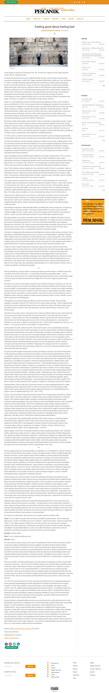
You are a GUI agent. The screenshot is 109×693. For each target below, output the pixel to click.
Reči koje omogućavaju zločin (91, 122)
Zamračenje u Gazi (88, 149)
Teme (74, 678)
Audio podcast (55, 672)
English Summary (10, 672)
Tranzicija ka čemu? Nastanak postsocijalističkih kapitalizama (92, 55)
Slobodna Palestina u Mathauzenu (93, 105)
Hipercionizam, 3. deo (89, 111)
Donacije (92, 675)
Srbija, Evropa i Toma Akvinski (91, 42)
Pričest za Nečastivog (89, 73)
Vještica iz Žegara (87, 79)
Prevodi (53, 668)
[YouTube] (79, 2)
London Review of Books (50, 30)
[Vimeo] (77, 2)
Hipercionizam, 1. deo (89, 134)
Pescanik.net (54, 663)
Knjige (92, 663)
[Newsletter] (84, 2)
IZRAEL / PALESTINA (11, 638)
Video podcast (55, 677)
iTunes (53, 674)
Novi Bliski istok (87, 99)
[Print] (54, 33)
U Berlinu (85, 178)
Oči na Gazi (85, 184)
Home (74, 663)
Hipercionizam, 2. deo (89, 117)
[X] (72, 2)
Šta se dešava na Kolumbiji (90, 172)
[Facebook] (70, 2)
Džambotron (86, 160)
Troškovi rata (86, 67)
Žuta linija (85, 128)
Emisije (75, 669)
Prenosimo (76, 675)
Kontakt (92, 672)
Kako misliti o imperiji (89, 61)
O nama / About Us (95, 669)
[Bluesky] (74, 2)
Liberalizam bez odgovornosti (91, 166)
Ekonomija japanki (88, 155)
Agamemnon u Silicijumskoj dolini (92, 48)
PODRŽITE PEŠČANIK (11, 647)
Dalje (103, 85)
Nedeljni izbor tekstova (12, 663)
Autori (52, 665)
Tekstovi (75, 666)
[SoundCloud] (82, 2)
